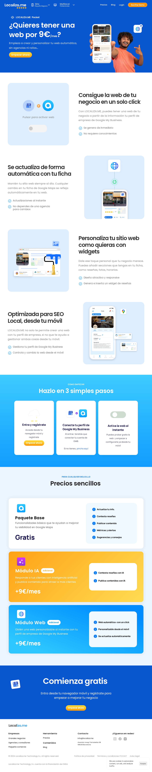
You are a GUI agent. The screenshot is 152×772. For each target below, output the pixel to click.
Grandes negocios (16, 738)
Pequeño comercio (17, 746)
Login (121, 5)
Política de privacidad (84, 756)
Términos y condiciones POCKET (112, 756)
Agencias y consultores (19, 742)
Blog (113, 4)
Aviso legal (135, 756)
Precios (103, 4)
